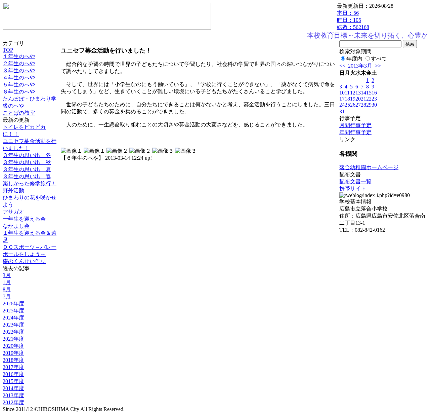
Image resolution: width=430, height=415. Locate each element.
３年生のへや (19, 70)
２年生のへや (19, 63)
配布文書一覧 (355, 181)
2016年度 (13, 374)
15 (369, 93)
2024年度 (13, 317)
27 (358, 105)
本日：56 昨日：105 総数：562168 (353, 20)
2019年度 (13, 353)
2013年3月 (360, 66)
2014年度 (13, 388)
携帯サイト (352, 188)
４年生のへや (19, 77)
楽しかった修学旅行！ (29, 183)
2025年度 (13, 310)
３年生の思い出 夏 (27, 169)
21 (363, 99)
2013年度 (13, 395)
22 (369, 99)
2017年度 (13, 367)
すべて (379, 59)
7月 (7, 296)
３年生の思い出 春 (27, 176)
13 (358, 93)
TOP (8, 50)
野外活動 (13, 190)
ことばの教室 (19, 113)
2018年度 (13, 360)
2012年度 (13, 402)
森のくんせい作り (24, 261)
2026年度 (13, 303)
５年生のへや (19, 84)
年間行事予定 (355, 132)
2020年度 (13, 346)
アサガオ (13, 212)
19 (352, 99)
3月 (7, 275)
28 (363, 105)
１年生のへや (19, 56)
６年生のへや (19, 92)
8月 (7, 289)
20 (358, 99)
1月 (7, 282)
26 (352, 105)
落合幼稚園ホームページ (368, 167)
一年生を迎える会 (24, 219)
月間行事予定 (355, 125)
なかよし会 (16, 226)
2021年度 (13, 339)
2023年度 (13, 325)
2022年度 (13, 332)
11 (347, 93)
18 (347, 99)
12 (352, 93)
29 (369, 105)
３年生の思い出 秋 (27, 162)
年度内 (354, 59)
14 (363, 93)
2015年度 (13, 381)
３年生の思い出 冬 (27, 155)
